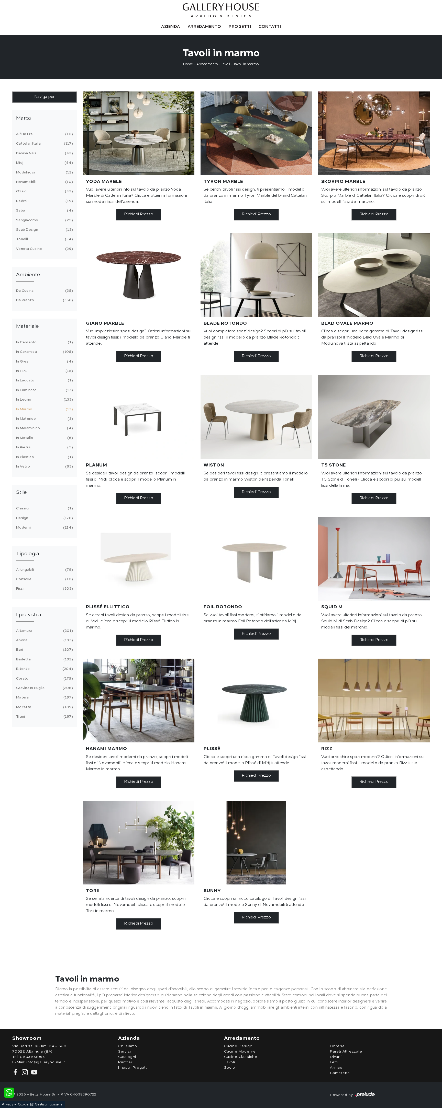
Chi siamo (127, 1046)
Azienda (170, 27)
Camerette (340, 1073)
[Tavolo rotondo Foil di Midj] (256, 559)
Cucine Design (238, 1046)
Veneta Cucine (43, 249)
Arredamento (204, 27)
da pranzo (43, 300)
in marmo (43, 409)
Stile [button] (21, 492)
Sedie (229, 1067)
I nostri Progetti (133, 1067)
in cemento (43, 342)
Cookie (23, 1104)
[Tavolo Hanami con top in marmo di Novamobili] (138, 700)
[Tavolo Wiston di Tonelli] (256, 417)
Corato (43, 678)
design (43, 518)
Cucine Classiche (240, 1057)
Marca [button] (23, 118)
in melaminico (43, 428)
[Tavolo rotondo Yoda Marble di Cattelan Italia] (138, 133)
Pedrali (43, 201)
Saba (43, 210)
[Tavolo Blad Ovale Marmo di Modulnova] (374, 275)
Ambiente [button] (28, 274)
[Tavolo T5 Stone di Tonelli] (374, 417)
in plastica (43, 457)
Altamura (43, 631)
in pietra (43, 447)
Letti (334, 1062)
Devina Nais (43, 153)
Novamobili (43, 182)
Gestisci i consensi (49, 1104)
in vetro (43, 466)
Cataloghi (127, 1057)
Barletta (43, 659)
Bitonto (43, 669)
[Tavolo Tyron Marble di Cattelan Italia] (256, 133)
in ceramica (43, 352)
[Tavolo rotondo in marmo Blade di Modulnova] (256, 275)
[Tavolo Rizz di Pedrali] (374, 700)
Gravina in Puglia (43, 688)
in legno (43, 399)
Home (188, 64)
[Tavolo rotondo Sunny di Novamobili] (256, 842)
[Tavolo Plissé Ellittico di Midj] (138, 559)
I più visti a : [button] (30, 614)
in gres (43, 361)
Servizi (124, 1051)
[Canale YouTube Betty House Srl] (33, 1072)
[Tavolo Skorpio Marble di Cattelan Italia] (374, 133)
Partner (125, 1062)
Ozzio (43, 191)
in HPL (43, 371)
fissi (43, 588)
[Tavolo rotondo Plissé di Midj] (256, 700)
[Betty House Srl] (221, 10)
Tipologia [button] (27, 553)
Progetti (240, 27)
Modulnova (43, 172)
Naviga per (44, 97)
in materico (43, 419)
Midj (43, 163)
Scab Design (43, 229)
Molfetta (43, 707)
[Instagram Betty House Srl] (24, 1072)
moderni (43, 527)
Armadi (337, 1067)
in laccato (43, 380)
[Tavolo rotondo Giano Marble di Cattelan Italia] (138, 275)
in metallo (43, 438)
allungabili (43, 570)
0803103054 (32, 1057)
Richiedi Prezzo (138, 214)
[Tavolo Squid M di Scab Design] (374, 559)
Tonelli (43, 239)
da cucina (43, 291)
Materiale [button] (27, 326)
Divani (336, 1057)
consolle (43, 579)
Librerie (337, 1046)
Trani (43, 716)
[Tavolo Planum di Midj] (138, 417)
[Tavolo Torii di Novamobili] (138, 842)
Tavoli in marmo (246, 64)
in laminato (43, 390)
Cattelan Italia (43, 143)
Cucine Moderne (240, 1051)
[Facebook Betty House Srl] (16, 1072)
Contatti (270, 27)
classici (43, 508)
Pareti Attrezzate (346, 1051)
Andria (43, 640)
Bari (43, 649)
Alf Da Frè (43, 134)
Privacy (7, 1104)
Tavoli (225, 64)
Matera (43, 697)
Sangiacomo (43, 220)
